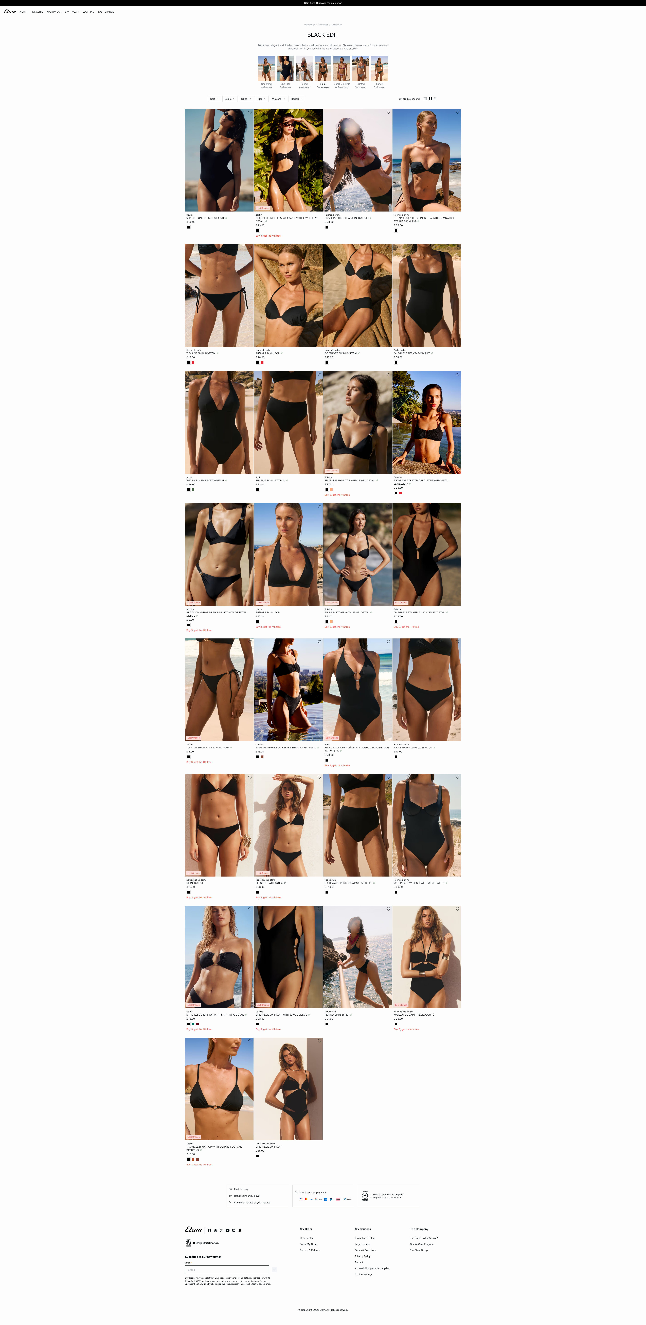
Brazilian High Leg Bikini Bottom (347, 217)
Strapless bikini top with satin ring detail (215, 1014)
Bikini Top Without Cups (271, 882)
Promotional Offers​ (365, 1238)
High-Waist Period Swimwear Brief (349, 882)
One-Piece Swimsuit (269, 1146)
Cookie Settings (363, 1274)
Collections (336, 24)
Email (188, 1262)
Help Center (306, 1238)
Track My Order (308, 1244)
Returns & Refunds (310, 1250)
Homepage (309, 24)
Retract (359, 1262)
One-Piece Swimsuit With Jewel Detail (420, 612)
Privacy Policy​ (362, 1256)
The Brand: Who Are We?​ (424, 1238)
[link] (24, 12)
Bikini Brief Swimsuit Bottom (413, 747)
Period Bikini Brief (337, 1014)
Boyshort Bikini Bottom (341, 353)
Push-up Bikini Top (268, 353)
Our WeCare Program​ (422, 1244)
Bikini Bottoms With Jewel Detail (347, 612)
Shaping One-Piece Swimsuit (205, 217)
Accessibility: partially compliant (372, 1268)
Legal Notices (362, 1244)
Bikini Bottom (195, 882)
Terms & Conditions (365, 1250)
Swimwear (323, 24)
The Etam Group (419, 1250)
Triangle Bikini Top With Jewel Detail (350, 480)
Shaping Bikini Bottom (271, 480)
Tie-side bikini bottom (201, 353)
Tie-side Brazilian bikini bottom (208, 747)
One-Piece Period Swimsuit (412, 353)
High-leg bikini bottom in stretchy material (286, 747)
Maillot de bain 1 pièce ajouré (414, 1014)
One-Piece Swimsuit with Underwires (419, 882)
